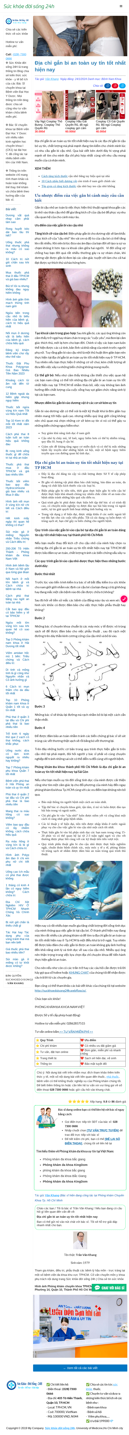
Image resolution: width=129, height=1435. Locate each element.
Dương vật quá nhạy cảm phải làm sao (17, 219)
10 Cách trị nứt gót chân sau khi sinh (17, 262)
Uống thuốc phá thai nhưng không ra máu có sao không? (17, 247)
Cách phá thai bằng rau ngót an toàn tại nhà (17, 599)
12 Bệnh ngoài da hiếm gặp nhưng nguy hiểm (17, 397)
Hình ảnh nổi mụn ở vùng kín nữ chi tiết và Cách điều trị (17, 506)
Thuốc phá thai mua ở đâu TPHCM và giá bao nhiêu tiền (17, 469)
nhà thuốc (112, 1076)
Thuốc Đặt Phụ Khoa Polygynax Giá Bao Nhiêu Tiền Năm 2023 (17, 368)
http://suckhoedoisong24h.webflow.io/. (60, 990)
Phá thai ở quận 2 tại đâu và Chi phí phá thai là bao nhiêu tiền (17, 799)
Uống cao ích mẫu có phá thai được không (17, 875)
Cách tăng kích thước (54, 176)
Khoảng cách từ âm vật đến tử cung (17, 384)
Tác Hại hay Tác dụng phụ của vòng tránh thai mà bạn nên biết (17, 937)
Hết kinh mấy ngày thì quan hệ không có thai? (17, 522)
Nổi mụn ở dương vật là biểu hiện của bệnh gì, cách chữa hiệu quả (17, 338)
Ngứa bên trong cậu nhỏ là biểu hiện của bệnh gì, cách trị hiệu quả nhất (17, 319)
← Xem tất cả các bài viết (80, 1368)
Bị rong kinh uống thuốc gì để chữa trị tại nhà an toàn (17, 454)
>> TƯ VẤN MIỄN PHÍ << (76, 1031)
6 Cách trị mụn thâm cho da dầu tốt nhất (17, 690)
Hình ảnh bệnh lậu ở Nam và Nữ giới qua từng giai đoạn (17, 569)
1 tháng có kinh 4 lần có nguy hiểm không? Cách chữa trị (17, 890)
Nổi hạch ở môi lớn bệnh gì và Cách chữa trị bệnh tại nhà (17, 584)
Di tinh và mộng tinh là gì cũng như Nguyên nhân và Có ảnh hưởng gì (17, 674)
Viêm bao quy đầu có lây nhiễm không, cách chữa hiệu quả (17, 829)
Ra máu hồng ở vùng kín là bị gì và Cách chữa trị (17, 845)
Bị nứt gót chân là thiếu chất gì (17, 924)
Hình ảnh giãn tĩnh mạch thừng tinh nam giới (17, 303)
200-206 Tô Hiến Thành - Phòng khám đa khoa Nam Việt (17, 553)
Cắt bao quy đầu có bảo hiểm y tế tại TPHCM (17, 613)
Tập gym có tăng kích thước (58, 186)
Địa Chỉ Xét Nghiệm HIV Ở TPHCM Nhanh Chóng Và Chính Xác (17, 908)
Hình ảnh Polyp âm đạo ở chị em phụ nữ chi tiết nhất (17, 860)
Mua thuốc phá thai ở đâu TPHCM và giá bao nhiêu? (17, 276)
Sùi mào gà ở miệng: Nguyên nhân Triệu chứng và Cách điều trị (17, 536)
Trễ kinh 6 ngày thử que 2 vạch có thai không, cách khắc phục (17, 738)
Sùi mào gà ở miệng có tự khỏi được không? (17, 963)
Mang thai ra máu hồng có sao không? (17, 814)
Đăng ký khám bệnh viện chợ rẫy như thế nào (17, 353)
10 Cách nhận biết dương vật (59, 181)
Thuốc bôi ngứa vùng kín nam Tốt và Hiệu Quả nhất (17, 411)
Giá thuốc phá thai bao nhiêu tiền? (17, 951)
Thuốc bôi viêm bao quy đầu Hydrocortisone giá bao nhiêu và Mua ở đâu (17, 488)
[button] (121, 6)
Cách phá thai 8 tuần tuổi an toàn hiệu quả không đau (17, 439)
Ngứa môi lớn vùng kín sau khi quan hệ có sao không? (17, 627)
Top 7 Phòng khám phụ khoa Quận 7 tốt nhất (17, 771)
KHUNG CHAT (79, 972)
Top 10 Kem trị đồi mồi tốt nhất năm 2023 (17, 424)
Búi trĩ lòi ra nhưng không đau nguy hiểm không (17, 289)
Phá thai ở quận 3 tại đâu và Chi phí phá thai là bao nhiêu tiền (17, 722)
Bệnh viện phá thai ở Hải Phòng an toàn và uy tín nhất (17, 784)
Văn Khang (52, 79)
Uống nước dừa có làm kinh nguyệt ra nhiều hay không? (17, 755)
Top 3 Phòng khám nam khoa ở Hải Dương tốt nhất (17, 643)
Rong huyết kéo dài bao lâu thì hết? (17, 232)
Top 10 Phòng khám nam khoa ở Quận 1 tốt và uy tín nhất (17, 705)
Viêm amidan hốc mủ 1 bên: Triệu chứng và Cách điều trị (17, 658)
